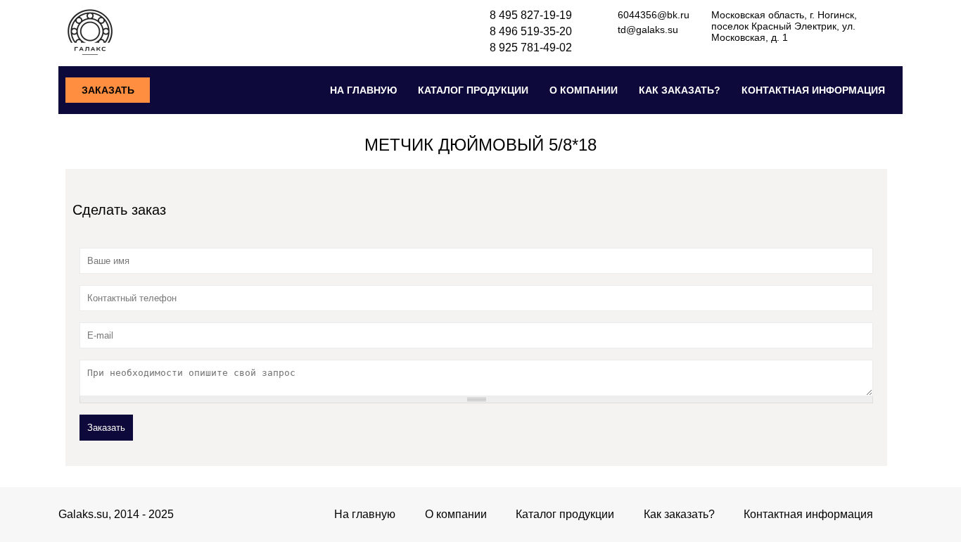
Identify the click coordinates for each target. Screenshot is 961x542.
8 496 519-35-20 (531, 31)
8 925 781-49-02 (531, 47)
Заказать (108, 90)
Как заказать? (679, 90)
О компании (583, 90)
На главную (363, 90)
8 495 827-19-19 (531, 15)
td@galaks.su (648, 29)
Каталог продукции (473, 90)
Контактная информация (813, 90)
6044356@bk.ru (653, 14)
